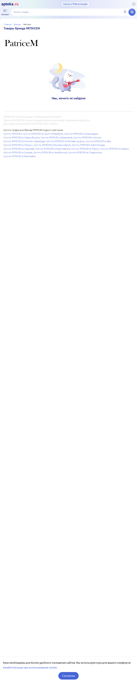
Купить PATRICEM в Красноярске (52, 148)
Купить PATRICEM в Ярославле (19, 156)
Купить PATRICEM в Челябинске (50, 152)
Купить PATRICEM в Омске (87, 137)
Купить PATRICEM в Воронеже (56, 137)
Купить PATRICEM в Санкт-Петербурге (43, 133)
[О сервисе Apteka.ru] (134, 4)
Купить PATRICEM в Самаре (18, 152)
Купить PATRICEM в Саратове (19, 148)
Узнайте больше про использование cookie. (30, 667)
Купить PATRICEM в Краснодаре (81, 133)
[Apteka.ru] (9, 4)
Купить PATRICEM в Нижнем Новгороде (24, 141)
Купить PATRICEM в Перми (85, 148)
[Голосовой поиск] (125, 12)
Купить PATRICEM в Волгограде (88, 145)
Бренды (17, 24)
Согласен (68, 676)
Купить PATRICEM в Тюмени (18, 145)
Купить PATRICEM (13, 133)
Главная (7, 24)
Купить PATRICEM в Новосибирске (22, 137)
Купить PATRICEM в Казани (114, 148)
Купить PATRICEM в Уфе (98, 141)
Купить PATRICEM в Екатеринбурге (52, 145)
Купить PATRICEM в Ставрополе (85, 152)
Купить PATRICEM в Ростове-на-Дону (65, 141)
